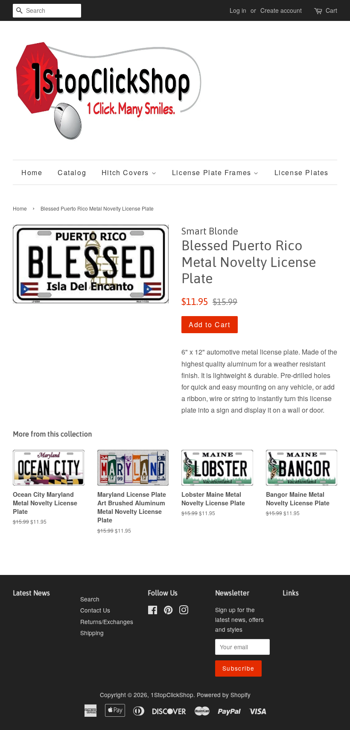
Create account (281, 10)
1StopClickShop (172, 694)
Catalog (72, 172)
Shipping (92, 632)
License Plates (301, 172)
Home (31, 172)
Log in (238, 10)
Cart (331, 10)
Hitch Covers (127, 172)
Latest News (31, 593)
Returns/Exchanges (106, 621)
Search (89, 599)
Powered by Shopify (224, 694)
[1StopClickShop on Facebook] (153, 611)
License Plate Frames (213, 172)
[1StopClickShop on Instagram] (183, 611)
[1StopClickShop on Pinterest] (168, 611)
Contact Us (95, 610)
